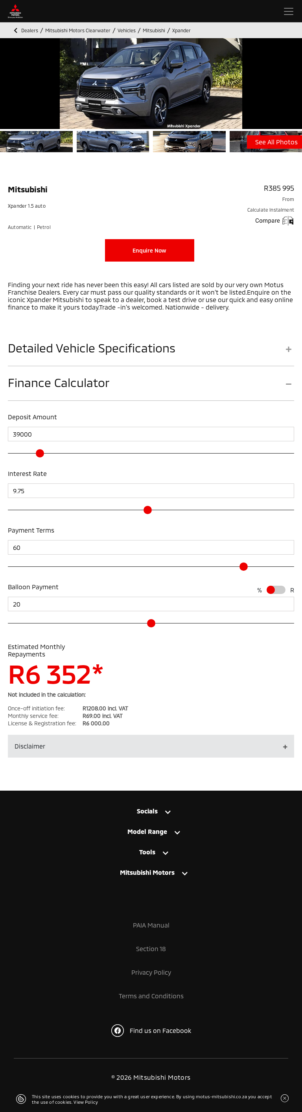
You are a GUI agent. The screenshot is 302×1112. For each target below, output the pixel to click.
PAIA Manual (151, 925)
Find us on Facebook (160, 1030)
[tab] (151, 353)
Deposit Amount (32, 416)
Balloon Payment (33, 586)
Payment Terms (31, 530)
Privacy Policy (151, 972)
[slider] (40, 453)
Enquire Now (149, 250)
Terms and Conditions (151, 996)
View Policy (86, 1102)
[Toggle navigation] (288, 11)
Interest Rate (27, 473)
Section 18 (151, 948)
